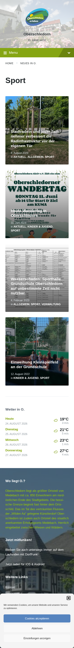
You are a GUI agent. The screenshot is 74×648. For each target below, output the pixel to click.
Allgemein (35, 156)
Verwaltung (51, 304)
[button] (68, 598)
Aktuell (19, 156)
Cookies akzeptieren (37, 618)
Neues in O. (28, 63)
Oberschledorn (37, 34)
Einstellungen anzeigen (37, 638)
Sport (49, 156)
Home (9, 63)
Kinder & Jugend (40, 226)
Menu (13, 52)
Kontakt (10, 587)
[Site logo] (37, 27)
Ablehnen (37, 628)
